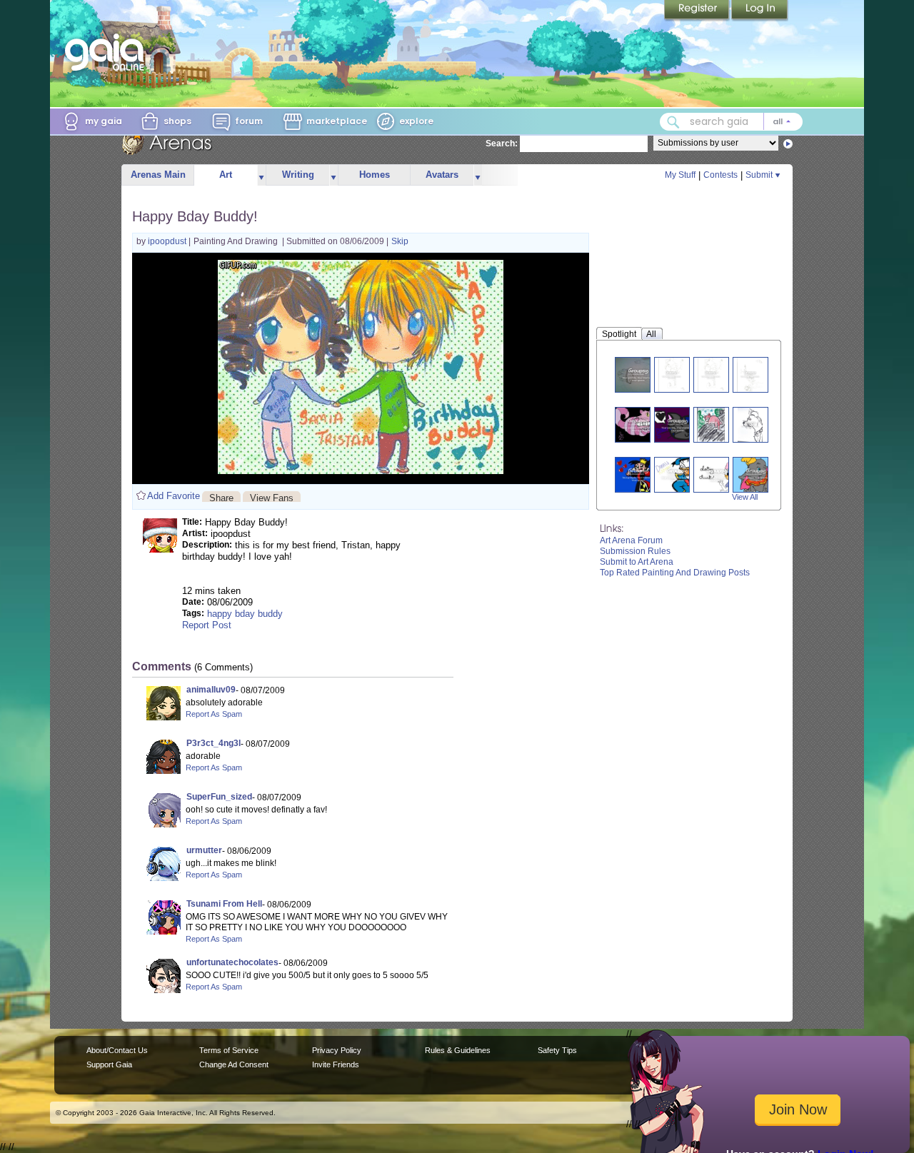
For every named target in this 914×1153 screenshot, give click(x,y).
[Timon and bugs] (750, 374)
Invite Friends (335, 1064)
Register (697, 10)
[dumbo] (756, 474)
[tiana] (638, 374)
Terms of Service (228, 1050)
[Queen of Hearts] (638, 474)
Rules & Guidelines (458, 1050)
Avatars (442, 174)
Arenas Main (158, 174)
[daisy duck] (717, 474)
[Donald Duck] (677, 474)
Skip (399, 241)
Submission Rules (635, 551)
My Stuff (680, 175)
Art (225, 174)
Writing (298, 174)
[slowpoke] (711, 424)
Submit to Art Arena (636, 562)
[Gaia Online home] (108, 52)
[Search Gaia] (673, 122)
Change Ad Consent (233, 1064)
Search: (502, 143)
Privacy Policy (336, 1050)
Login (759, 10)
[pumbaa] (671, 374)
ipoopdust (168, 241)
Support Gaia (109, 1064)
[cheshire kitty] (677, 424)
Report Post (206, 625)
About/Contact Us (117, 1050)
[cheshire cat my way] (638, 424)
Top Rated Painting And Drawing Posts (675, 573)
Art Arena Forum (631, 540)
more (261, 175)
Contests (720, 175)
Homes (374, 174)
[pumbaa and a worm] (711, 374)
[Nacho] (750, 424)
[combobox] (731, 122)
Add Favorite (173, 495)
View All (745, 497)
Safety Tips (557, 1050)
